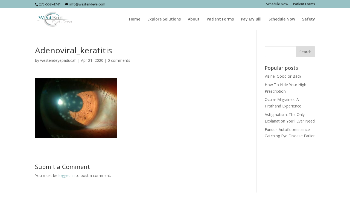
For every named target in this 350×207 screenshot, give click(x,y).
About (194, 19)
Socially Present (73, 199)
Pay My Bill (251, 19)
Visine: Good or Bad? (283, 76)
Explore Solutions (164, 19)
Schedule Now (277, 4)
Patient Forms (304, 4)
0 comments (119, 60)
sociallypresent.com (136, 199)
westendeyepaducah (58, 60)
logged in (67, 175)
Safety (308, 19)
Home (134, 19)
